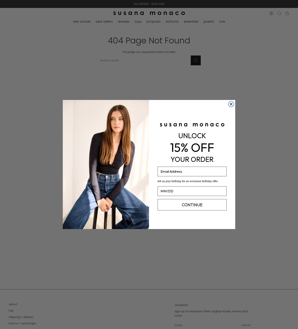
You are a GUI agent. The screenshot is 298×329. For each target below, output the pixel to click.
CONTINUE (192, 204)
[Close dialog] (231, 104)
